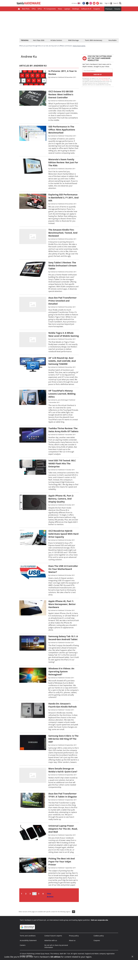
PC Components (50, 9)
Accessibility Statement (28, 940)
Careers (22, 945)
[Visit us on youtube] (94, 3)
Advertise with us (50, 940)
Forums (117, 9)
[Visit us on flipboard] (97, 3)
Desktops (75, 9)
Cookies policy (99, 936)
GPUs (40, 9)
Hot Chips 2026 (38, 40)
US (73, 912)
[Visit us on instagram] (90, 3)
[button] (117, 3)
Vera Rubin (112, 40)
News (60, 9)
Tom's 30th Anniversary (93, 40)
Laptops (67, 9)
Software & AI (86, 9)
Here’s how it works (79, 46)
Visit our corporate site (99, 920)
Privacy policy (74, 936)
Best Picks (26, 9)
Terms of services (103, 78)
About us (72, 940)
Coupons (96, 9)
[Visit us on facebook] (83, 3)
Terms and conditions (28, 936)
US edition (55, 956)
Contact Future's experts (53, 936)
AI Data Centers (56, 40)
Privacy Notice (105, 80)
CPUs (34, 9)
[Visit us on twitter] (87, 3)
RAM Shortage (73, 40)
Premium (108, 9)
